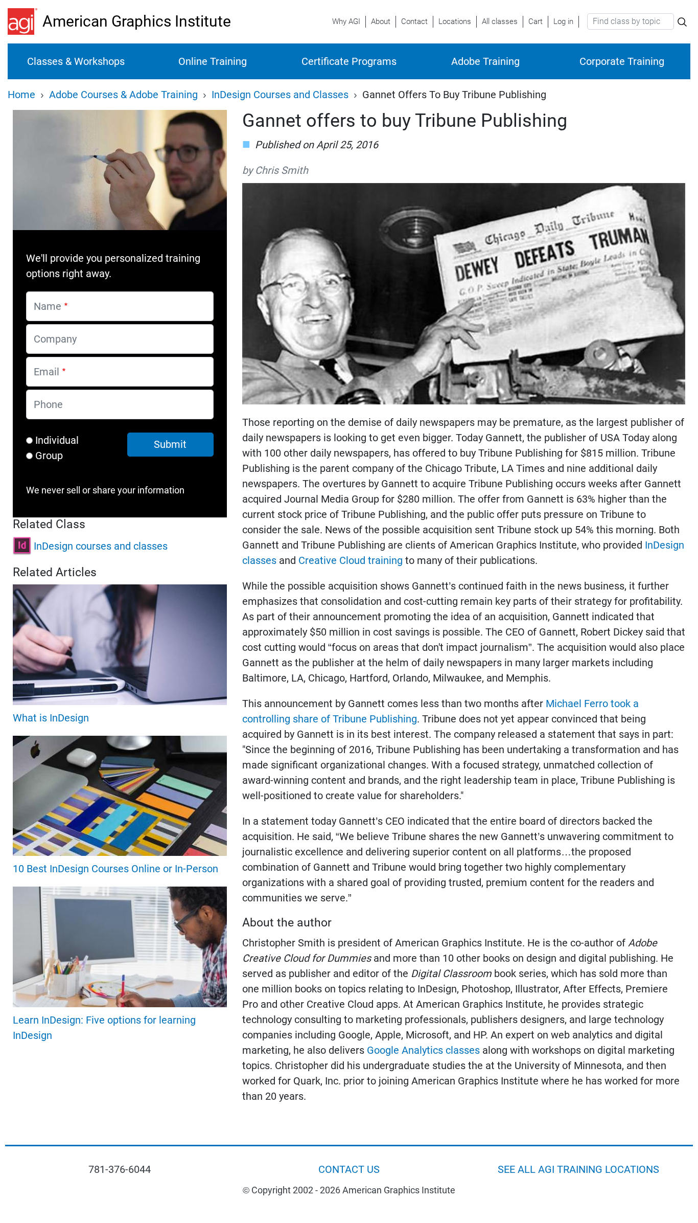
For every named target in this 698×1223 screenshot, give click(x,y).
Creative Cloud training (350, 560)
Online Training (212, 61)
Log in (563, 21)
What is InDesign (51, 718)
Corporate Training (621, 61)
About (380, 21)
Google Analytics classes (423, 1050)
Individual (57, 440)
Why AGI (346, 21)
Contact (414, 21)
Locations (454, 21)
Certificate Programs (349, 61)
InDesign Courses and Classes (280, 94)
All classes (500, 21)
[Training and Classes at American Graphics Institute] (25, 21)
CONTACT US (349, 1169)
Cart (535, 21)
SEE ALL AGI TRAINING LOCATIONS (578, 1169)
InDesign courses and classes (101, 546)
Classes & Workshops (76, 61)
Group (49, 455)
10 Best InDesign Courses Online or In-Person (115, 869)
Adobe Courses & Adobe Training (123, 94)
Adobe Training (485, 61)
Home (21, 94)
